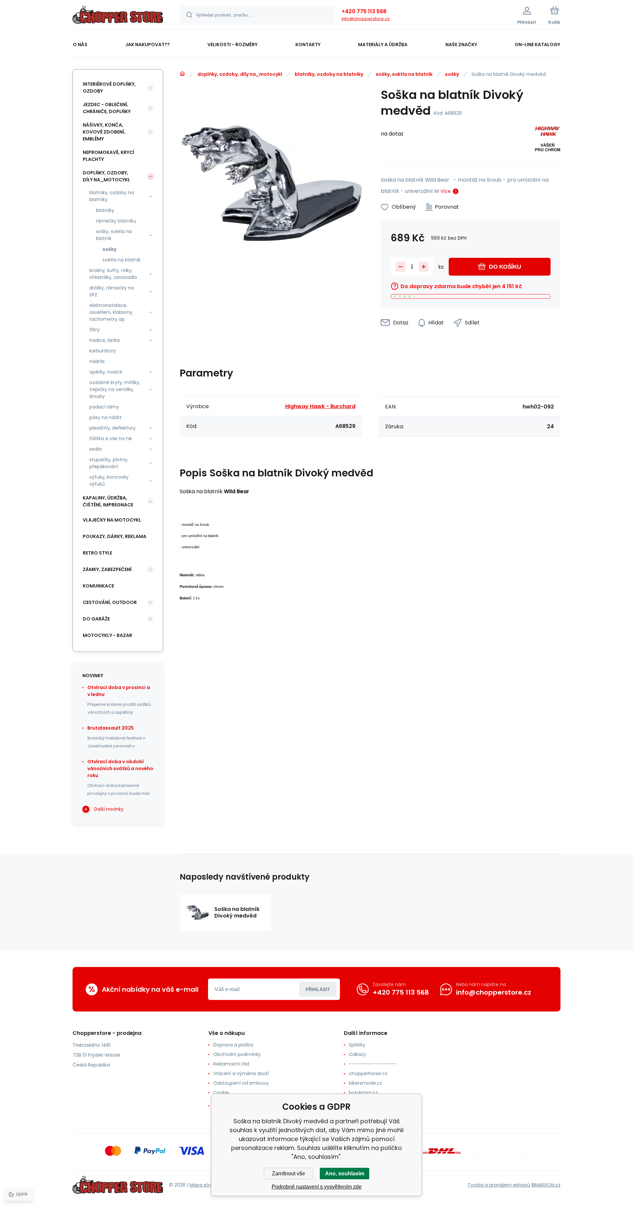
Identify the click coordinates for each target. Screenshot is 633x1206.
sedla (95, 449)
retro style (97, 553)
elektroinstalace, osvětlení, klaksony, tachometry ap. (111, 312)
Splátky (357, 1044)
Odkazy (357, 1054)
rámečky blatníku (116, 221)
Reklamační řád (231, 1064)
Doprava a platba (233, 1044)
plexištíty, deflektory (112, 428)
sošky (452, 74)
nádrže (97, 361)
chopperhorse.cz (368, 1073)
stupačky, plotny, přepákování (108, 463)
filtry (94, 329)
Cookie (221, 1092)
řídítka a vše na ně (110, 438)
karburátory (102, 350)
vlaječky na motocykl (112, 520)
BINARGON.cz (545, 1185)
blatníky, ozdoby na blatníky (329, 74)
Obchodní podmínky (237, 1054)
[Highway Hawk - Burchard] (547, 140)
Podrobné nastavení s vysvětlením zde (317, 1187)
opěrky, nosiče (105, 372)
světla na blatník (121, 259)
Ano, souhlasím (344, 1173)
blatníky (105, 210)
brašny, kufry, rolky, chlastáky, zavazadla (113, 274)
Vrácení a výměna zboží (241, 1073)
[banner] (118, 16)
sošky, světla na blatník (404, 74)
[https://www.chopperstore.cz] (182, 73)
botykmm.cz (363, 1092)
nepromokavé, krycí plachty (108, 156)
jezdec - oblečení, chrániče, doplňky (107, 108)
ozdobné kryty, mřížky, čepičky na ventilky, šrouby (114, 389)
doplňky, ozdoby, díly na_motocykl (239, 74)
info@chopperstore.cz (366, 18)
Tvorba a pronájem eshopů (498, 1185)
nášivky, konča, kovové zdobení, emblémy (104, 132)
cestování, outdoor (110, 602)
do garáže (96, 619)
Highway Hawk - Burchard (320, 406)
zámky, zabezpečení (107, 569)
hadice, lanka (104, 340)
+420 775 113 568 (364, 11)
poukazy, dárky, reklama (114, 536)
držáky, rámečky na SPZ (111, 291)
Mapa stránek (205, 1185)
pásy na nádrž (105, 417)
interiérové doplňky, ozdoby (109, 87)
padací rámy (104, 407)
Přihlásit (318, 989)
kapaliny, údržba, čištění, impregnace (108, 501)
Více (445, 191)
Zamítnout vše (288, 1173)
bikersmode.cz (365, 1083)
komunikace (98, 586)
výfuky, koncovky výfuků (109, 480)
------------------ (372, 1064)
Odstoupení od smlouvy (241, 1083)
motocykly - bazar (107, 635)
